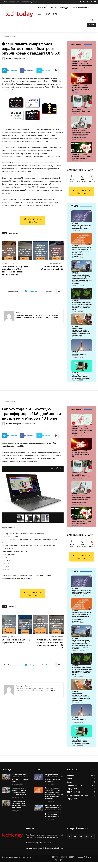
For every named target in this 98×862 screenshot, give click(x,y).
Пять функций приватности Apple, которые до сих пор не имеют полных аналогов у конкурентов (81, 332)
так (71, 176)
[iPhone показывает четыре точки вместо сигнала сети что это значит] (6, 777)
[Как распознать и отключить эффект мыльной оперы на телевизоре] (6, 803)
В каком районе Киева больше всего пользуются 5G (81, 89)
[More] (56, 70)
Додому (5, 36)
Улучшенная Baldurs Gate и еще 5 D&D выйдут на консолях (9, 251)
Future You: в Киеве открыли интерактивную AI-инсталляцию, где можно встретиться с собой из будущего (81, 134)
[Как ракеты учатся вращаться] (81, 345)
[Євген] (4, 58)
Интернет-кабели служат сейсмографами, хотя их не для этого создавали (82, 226)
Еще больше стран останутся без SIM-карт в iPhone (25, 251)
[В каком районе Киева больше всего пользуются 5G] (81, 78)
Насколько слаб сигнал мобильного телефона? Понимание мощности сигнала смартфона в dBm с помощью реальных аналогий (82, 279)
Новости (12, 36)
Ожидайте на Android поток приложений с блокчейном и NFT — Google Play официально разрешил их (40, 251)
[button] (93, 20)
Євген (8, 58)
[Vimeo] (91, 1)
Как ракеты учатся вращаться (79, 355)
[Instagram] (84, 1)
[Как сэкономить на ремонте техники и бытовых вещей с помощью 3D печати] (6, 790)
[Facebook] (80, 1)
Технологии (13, 233)
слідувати (81, 176)
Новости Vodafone (79, 61)
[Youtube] (94, 1)
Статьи (75, 223)
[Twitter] (87, 1)
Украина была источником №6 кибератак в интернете (56, 251)
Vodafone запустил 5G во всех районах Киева (81, 157)
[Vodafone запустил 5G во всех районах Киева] (81, 147)
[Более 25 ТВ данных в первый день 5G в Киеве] (81, 101)
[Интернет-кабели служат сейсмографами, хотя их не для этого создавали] (81, 216)
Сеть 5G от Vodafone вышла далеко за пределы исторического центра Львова (82, 66)
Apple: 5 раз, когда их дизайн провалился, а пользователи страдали (81, 376)
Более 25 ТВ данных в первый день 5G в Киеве (81, 110)
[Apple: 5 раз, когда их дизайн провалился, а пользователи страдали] (81, 366)
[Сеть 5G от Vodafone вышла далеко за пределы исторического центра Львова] (81, 54)
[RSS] (75, 836)
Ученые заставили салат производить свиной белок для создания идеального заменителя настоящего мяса (82, 306)
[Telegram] (81, 836)
